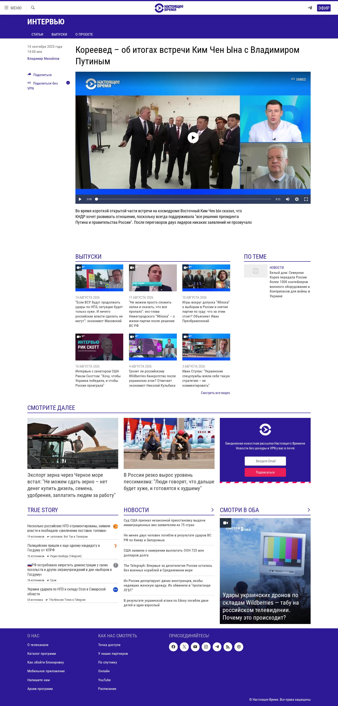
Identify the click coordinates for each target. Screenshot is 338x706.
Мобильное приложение (46, 671)
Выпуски (59, 34)
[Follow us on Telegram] (217, 647)
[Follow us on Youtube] (195, 647)
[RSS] (227, 647)
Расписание (107, 688)
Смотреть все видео (215, 393)
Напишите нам (38, 680)
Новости (277, 268)
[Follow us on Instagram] (206, 647)
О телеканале (38, 645)
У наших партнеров (113, 654)
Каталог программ (41, 654)
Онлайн (104, 671)
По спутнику (107, 662)
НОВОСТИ (136, 510)
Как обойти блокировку (45, 662)
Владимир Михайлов (43, 58)
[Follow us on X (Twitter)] (184, 647)
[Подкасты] (238, 647)
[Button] (40, 76)
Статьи (37, 34)
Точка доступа (109, 645)
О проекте (84, 34)
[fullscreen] (306, 199)
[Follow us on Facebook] (173, 647)
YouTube (104, 680)
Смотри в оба (239, 510)
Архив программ (40, 688)
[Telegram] (310, 7)
